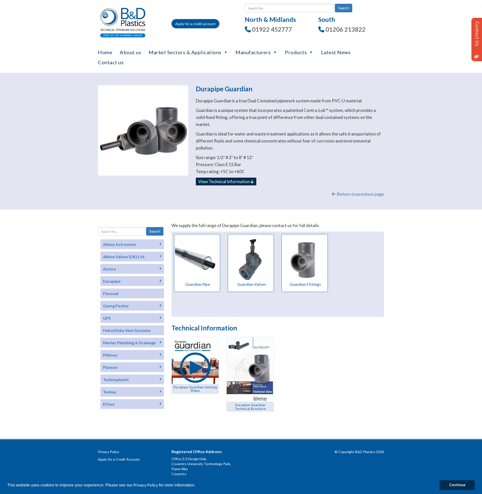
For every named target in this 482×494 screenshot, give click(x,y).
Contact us (111, 62)
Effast (109, 404)
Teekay (109, 391)
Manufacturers (253, 52)
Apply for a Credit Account (119, 459)
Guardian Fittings (305, 284)
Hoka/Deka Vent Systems (127, 330)
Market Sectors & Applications (185, 52)
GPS (107, 318)
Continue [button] (457, 485)
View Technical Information (224, 181)
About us (130, 52)
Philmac (110, 354)
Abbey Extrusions (119, 244)
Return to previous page (360, 194)
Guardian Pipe (197, 284)
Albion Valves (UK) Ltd (123, 256)
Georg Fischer (116, 305)
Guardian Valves (251, 284)
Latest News (336, 52)
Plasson (110, 367)
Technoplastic (116, 379)
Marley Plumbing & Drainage (129, 342)
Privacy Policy (145, 484)
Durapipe (111, 281)
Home (105, 52)
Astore (109, 268)
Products (296, 52)
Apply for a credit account (195, 24)
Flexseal (110, 293)
